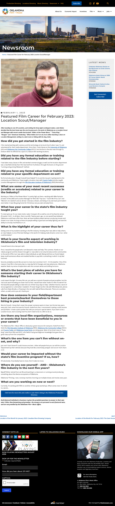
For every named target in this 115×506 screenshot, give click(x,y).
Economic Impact (71, 11)
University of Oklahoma (58, 147)
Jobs (108, 11)
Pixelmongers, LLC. (106, 503)
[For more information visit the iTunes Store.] (79, 475)
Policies (22, 503)
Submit (6, 490)
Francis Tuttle (47, 180)
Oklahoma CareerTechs (24, 330)
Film (91, 11)
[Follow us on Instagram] (11, 436)
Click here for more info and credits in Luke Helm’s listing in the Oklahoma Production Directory (34, 394)
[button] (107, 3)
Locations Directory (29, 3)
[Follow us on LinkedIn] (15, 436)
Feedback (16, 503)
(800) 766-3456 (87, 488)
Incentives (83, 11)
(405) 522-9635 (84, 486)
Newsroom (53, 3)
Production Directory (14, 3)
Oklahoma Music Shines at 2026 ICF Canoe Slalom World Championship (99, 77)
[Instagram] (90, 3)
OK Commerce (7, 503)
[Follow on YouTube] (97, 3)
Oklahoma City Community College (19, 149)
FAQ (62, 3)
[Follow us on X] (4, 436)
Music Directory (42, 3)
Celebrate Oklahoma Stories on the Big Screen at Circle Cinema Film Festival (99, 68)
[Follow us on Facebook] (7, 436)
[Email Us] (27, 436)
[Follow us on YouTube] (19, 436)
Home (4, 54)
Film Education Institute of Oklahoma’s (38, 182)
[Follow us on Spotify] (23, 436)
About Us (58, 11)
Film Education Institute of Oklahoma (20, 328)
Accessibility (31, 503)
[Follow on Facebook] (94, 3)
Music (100, 11)
